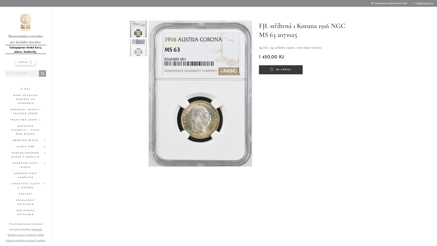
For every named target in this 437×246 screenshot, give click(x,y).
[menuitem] (25, 89)
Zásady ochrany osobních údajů (26, 235)
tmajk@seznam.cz (424, 3)
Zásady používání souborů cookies (26, 240)
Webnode (36, 229)
